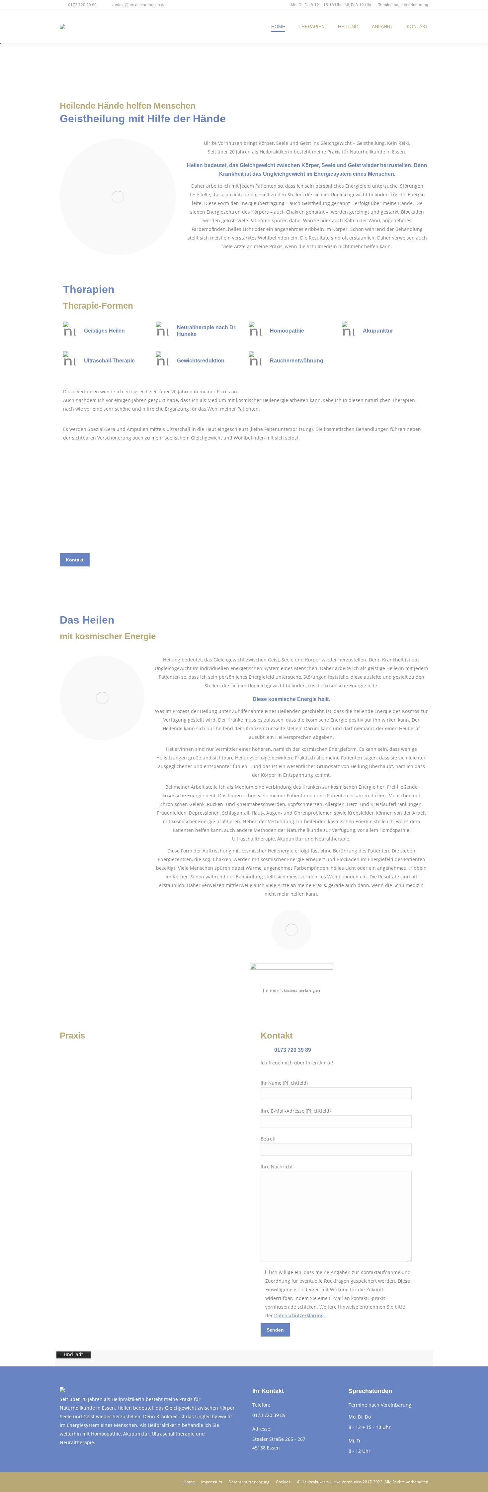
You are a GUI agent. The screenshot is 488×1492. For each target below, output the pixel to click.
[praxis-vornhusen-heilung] (102, 697)
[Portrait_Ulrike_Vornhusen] (118, 197)
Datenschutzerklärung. (299, 1315)
